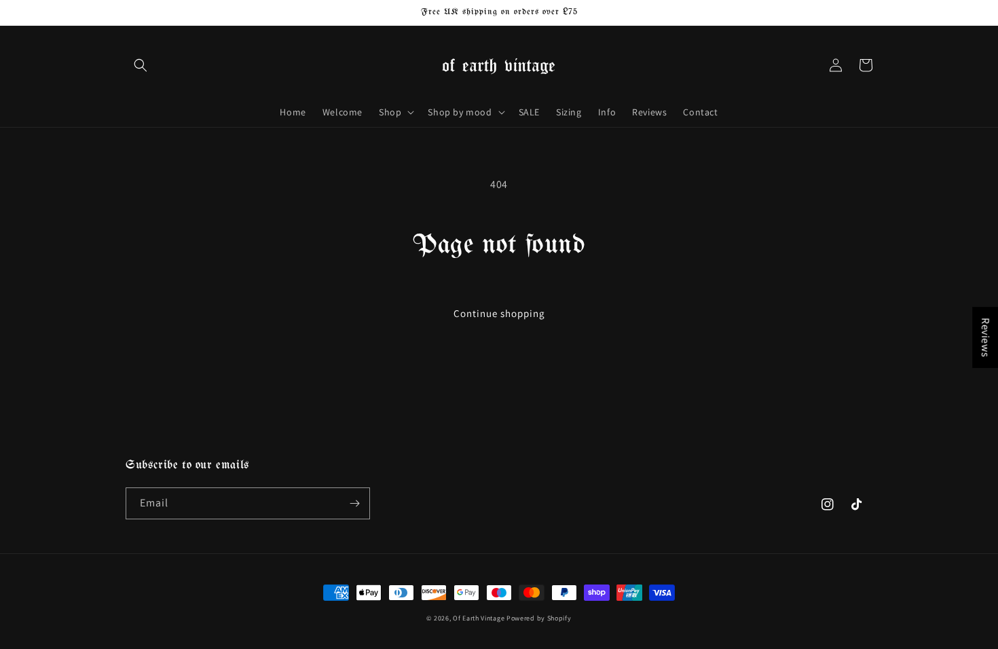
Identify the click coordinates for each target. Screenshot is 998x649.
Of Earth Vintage (478, 618)
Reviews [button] (985, 337)
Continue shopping (499, 313)
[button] (140, 65)
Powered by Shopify (539, 618)
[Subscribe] (354, 503)
